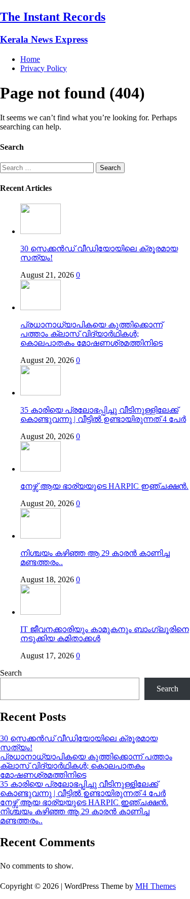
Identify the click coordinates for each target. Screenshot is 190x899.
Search (11, 673)
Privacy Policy (43, 68)
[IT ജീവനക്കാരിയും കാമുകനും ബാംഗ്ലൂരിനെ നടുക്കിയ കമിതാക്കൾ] (40, 612)
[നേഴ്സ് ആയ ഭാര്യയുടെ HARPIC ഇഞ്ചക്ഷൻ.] (40, 468)
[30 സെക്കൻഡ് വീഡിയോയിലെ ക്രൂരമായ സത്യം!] (40, 231)
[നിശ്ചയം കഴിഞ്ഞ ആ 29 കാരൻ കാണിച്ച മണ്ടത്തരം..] (40, 535)
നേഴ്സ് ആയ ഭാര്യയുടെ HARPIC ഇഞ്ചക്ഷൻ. (104, 486)
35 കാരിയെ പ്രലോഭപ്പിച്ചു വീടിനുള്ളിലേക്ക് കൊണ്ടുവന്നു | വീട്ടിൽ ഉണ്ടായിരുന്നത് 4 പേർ (103, 414)
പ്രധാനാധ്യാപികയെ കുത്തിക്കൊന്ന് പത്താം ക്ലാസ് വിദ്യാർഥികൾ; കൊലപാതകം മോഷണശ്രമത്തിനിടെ (91, 333)
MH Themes (155, 886)
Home (30, 59)
